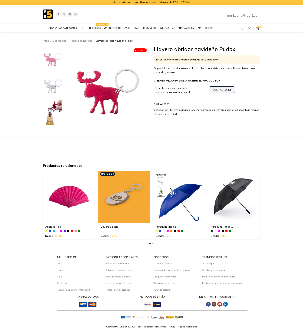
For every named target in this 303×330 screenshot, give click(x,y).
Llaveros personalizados (230, 109)
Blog (59, 276)
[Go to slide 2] (153, 243)
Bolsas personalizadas (117, 263)
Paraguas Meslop (165, 226)
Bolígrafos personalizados (119, 270)
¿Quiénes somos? (163, 263)
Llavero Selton (109, 226)
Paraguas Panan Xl (222, 226)
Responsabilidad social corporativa (172, 270)
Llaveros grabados (179, 109)
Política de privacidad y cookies (218, 276)
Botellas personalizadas (118, 276)
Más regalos (59, 40)
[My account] (249, 28)
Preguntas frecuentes (165, 276)
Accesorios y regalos (203, 109)
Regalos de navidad (81, 40)
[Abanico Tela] (69, 197)
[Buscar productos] (241, 28)
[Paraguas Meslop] (179, 197)
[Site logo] (48, 14)
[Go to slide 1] (150, 243)
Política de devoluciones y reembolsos (222, 283)
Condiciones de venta (213, 270)
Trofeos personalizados (117, 289)
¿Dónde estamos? (163, 289)
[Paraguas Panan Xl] (234, 197)
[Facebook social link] (58, 14)
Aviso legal (208, 263)
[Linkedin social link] (75, 14)
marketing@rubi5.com (243, 15)
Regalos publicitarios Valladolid (73, 289)
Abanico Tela (53, 226)
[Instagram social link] (64, 14)
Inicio (46, 40)
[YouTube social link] (69, 14)
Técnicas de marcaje (164, 283)
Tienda (60, 270)
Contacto (62, 283)
